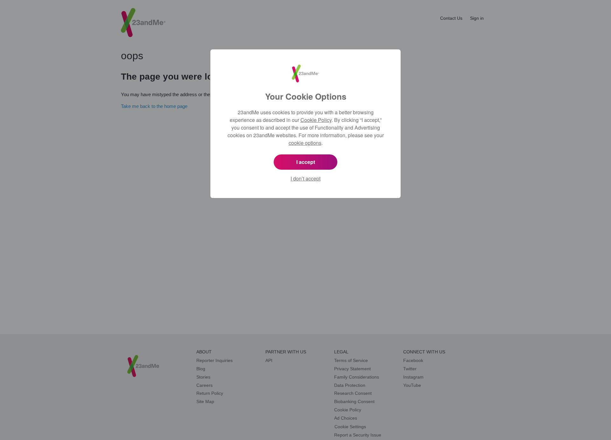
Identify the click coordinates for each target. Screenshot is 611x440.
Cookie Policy (316, 120)
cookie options (305, 142)
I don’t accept (305, 178)
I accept (305, 162)
